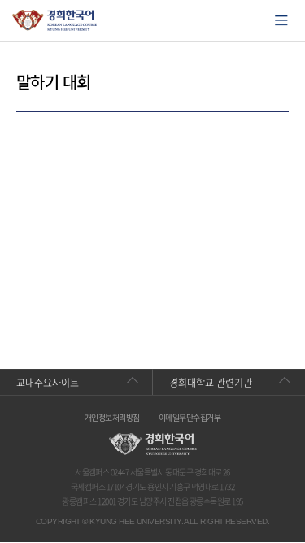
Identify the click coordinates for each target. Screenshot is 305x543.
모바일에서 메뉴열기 (281, 20)
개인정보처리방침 (112, 418)
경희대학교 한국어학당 (55, 20)
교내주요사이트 (47, 382)
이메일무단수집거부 (189, 418)
